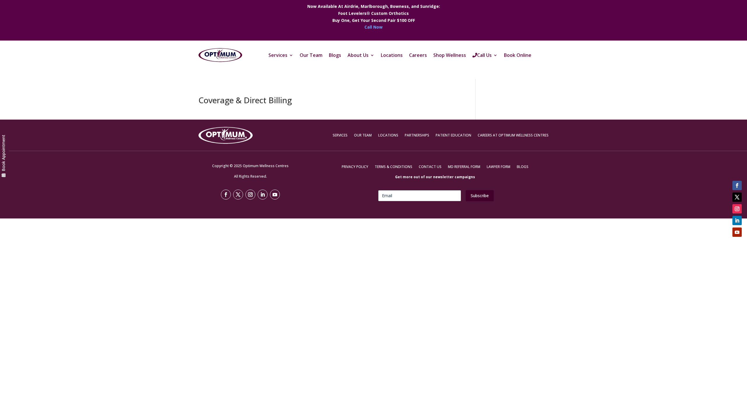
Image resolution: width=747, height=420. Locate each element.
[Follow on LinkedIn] (737, 220)
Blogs (335, 55)
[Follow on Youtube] (737, 232)
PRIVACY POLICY (355, 167)
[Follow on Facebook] (737, 185)
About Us (358, 55)
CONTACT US (430, 167)
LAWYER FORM (498, 167)
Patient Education (453, 135)
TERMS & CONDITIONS (393, 167)
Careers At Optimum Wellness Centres (513, 135)
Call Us (484, 55)
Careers (418, 55)
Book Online (517, 55)
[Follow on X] (737, 197)
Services (277, 55)
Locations (392, 55)
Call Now (373, 27)
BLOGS (522, 167)
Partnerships (417, 135)
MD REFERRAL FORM (464, 167)
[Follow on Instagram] (737, 209)
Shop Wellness (449, 55)
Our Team (311, 55)
